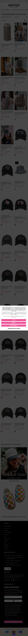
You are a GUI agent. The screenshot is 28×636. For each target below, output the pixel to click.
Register (14, 322)
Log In (13, 320)
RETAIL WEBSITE (13, 325)
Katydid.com (14, 317)
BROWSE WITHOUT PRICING (14, 328)
